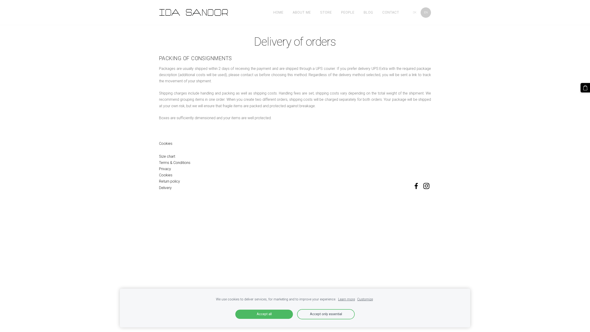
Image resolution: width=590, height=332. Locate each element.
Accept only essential (326, 314)
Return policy (169, 181)
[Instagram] (426, 186)
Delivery (165, 188)
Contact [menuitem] (390, 12)
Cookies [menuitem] (165, 143)
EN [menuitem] (426, 12)
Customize (365, 299)
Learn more (346, 299)
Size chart (167, 156)
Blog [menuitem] (368, 12)
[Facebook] (416, 186)
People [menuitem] (347, 12)
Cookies (165, 175)
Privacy (165, 169)
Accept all (264, 314)
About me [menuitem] (302, 12)
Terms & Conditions (174, 162)
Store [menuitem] (326, 12)
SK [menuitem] (414, 12)
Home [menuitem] (278, 12)
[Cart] (585, 87)
